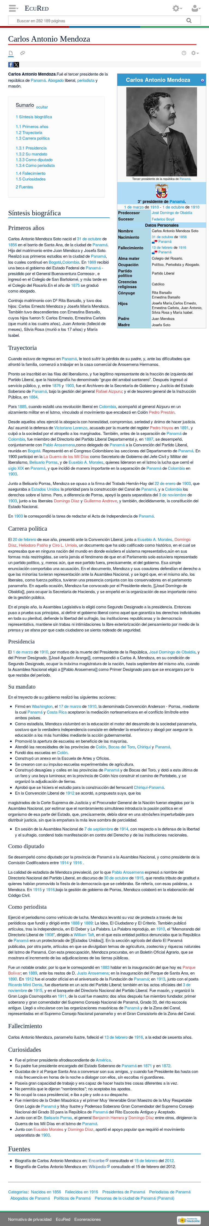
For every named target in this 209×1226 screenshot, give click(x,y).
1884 (33, 397)
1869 (91, 262)
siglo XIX (16, 468)
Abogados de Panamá (30, 1198)
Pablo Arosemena (59, 444)
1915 (139, 877)
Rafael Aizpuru (109, 391)
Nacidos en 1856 (46, 1191)
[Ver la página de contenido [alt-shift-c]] (11, 53)
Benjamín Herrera (108, 1117)
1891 (184, 427)
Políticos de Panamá (72, 1198)
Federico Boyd (163, 219)
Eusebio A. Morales (86, 462)
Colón (101, 746)
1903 (69, 385)
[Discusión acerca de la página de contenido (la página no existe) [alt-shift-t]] (22, 53)
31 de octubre (162, 236)
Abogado (56, 80)
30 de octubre (116, 877)
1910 (154, 207)
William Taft (84, 934)
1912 (70, 793)
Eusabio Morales (48, 1129)
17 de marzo (70, 706)
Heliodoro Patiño (33, 545)
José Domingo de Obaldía (172, 212)
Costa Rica (57, 712)
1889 (88, 923)
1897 (149, 439)
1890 (12, 979)
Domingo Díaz (66, 500)
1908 (49, 934)
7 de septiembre (98, 829)
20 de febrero (24, 539)
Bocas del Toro (121, 746)
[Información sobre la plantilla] (202, 79)
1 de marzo (134, 207)
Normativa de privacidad (29, 1219)
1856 (183, 236)
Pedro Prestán (161, 412)
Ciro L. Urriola (64, 545)
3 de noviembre (172, 494)
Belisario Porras (43, 462)
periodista (85, 80)
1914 (123, 829)
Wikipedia (97, 1166)
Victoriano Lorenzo (70, 427)
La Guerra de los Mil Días (66, 456)
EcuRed (37, 8)
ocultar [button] (42, 106)
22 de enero (165, 483)
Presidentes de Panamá (123, 1191)
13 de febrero (162, 247)
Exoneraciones (87, 1219)
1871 (147, 1065)
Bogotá (55, 262)
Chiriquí (144, 746)
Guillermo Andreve (100, 500)
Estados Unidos (45, 489)
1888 (75, 923)
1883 (105, 967)
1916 (182, 247)
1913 (160, 979)
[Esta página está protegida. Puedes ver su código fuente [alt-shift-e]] (174, 53)
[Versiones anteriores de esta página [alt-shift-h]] (184, 53)
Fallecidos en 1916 (81, 1191)
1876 (56, 385)
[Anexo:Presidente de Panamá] (161, 190)
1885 (22, 406)
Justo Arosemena (93, 973)
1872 (166, 1065)
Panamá (185, 179)
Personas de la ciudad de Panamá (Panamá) (134, 1198)
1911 (62, 996)
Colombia (70, 262)
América (103, 1060)
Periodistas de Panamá (169, 1191)
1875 (75, 285)
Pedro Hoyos (161, 427)
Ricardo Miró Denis (25, 984)
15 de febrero (146, 1160)
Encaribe (96, 1160)
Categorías (18, 1191)
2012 (169, 1160)
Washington (42, 706)
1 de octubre (173, 207)
